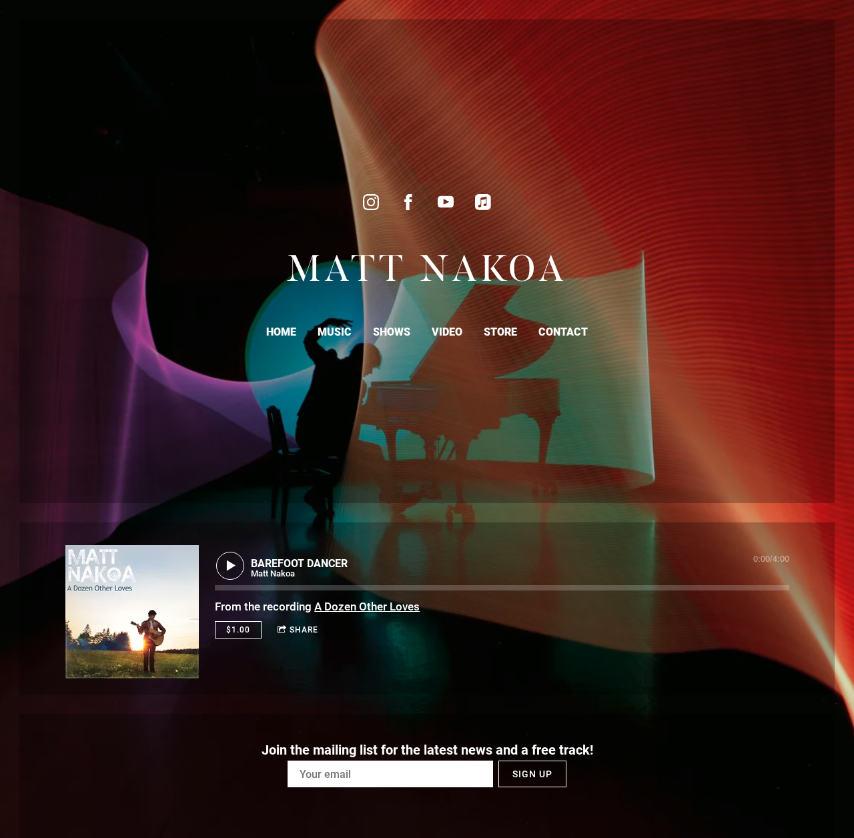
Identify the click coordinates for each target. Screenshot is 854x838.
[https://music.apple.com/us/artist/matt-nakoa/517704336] (483, 202)
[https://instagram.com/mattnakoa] (371, 202)
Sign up (532, 774)
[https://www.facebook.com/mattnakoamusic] (408, 202)
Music (335, 332)
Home (281, 332)
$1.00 (238, 630)
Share (304, 630)
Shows (391, 332)
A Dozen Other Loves (367, 606)
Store (500, 332)
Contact (563, 332)
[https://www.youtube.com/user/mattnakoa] (446, 202)
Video (447, 332)
